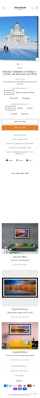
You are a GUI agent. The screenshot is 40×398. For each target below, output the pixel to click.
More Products (19, 366)
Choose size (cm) (20, 104)
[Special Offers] (20, 238)
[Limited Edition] (20, 335)
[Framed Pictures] (20, 288)
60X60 (20, 108)
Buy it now (20, 128)
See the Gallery (20, 264)
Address (19, 376)
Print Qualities (20, 139)
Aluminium (14, 98)
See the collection (20, 317)
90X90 (14, 114)
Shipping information (20, 148)
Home (19, 68)
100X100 (25, 114)
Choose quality (20, 88)
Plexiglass (26, 98)
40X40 (10, 108)
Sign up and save (19, 371)
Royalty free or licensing (20, 143)
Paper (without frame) (25, 92)
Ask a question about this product (20, 153)
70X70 (29, 108)
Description (20, 135)
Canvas (9, 92)
